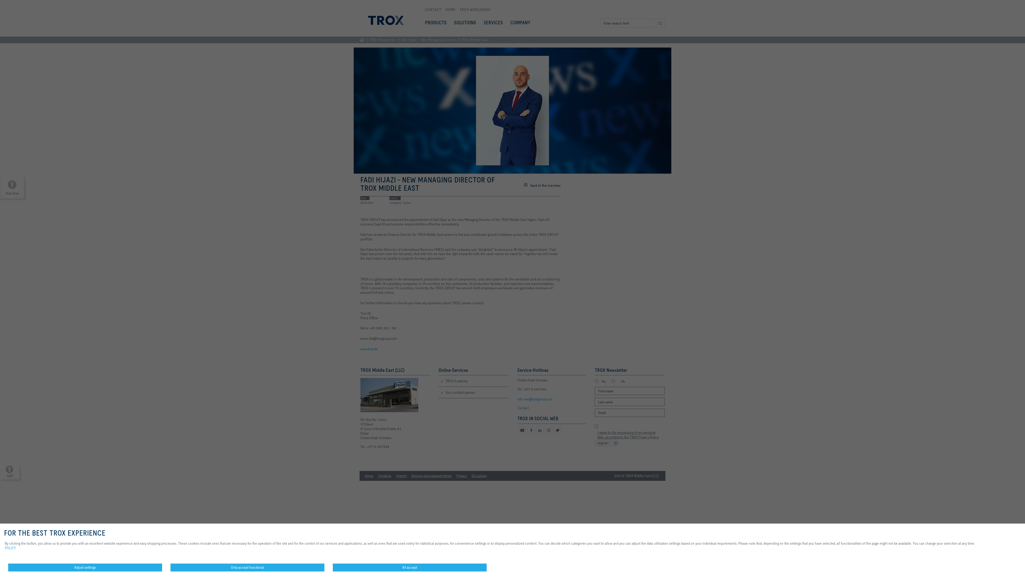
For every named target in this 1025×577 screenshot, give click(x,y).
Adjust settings (85, 567)
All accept (409, 567)
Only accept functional (247, 567)
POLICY (10, 548)
